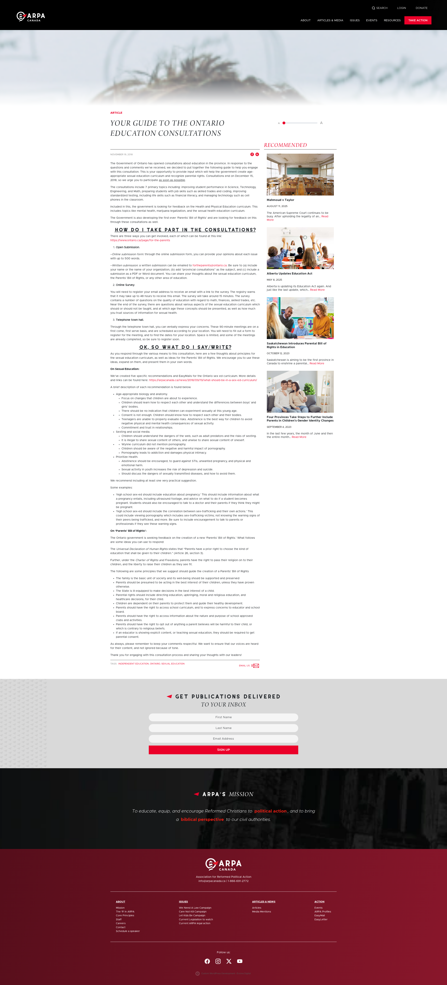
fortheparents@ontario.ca (210, 265)
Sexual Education (173, 664)
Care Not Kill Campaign (193, 912)
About (306, 20)
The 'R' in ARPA (125, 912)
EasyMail (319, 915)
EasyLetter (321, 919)
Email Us (245, 666)
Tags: (114, 664)
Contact (120, 927)
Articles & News (263, 902)
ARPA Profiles (322, 912)
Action (319, 902)
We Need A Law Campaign (195, 908)
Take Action (417, 20)
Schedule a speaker (128, 931)
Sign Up (223, 749)
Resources (392, 20)
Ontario (155, 664)
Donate (422, 8)
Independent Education (133, 664)
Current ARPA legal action (194, 923)
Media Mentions (261, 912)
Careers (121, 923)
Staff (119, 919)
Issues (355, 20)
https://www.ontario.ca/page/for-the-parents (140, 240)
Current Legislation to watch (196, 919)
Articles (256, 908)
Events (371, 20)
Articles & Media (330, 20)
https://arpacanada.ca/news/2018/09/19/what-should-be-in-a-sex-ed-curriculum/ (203, 380)
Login (401, 8)
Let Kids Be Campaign (192, 915)
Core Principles (125, 915)
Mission (120, 908)
